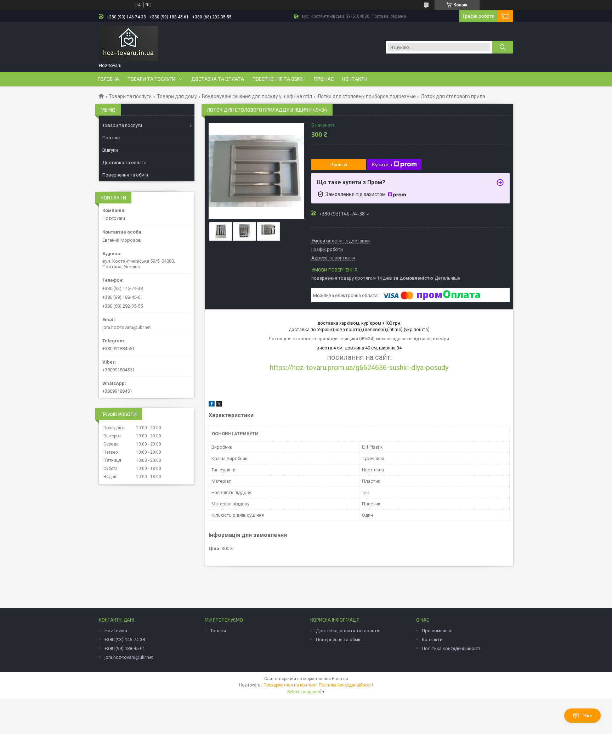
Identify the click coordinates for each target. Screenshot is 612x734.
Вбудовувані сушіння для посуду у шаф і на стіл (257, 96)
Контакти (355, 79)
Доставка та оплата (217, 79)
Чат (587, 715)
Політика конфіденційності (451, 648)
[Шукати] (502, 47)
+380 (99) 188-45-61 (124, 648)
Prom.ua (340, 678)
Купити (338, 164)
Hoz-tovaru (115, 630)
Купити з (382, 164)
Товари (218, 630)
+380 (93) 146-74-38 (124, 639)
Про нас (324, 79)
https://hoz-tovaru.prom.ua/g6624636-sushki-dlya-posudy (359, 367)
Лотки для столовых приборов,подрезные (366, 96)
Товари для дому (177, 96)
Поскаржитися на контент (290, 685)
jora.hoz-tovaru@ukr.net (126, 327)
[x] (219, 405)
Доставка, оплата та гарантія (348, 630)
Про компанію (437, 630)
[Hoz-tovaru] (128, 43)
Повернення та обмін (279, 79)
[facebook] (212, 405)
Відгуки (110, 150)
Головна (108, 79)
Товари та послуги (151, 79)
